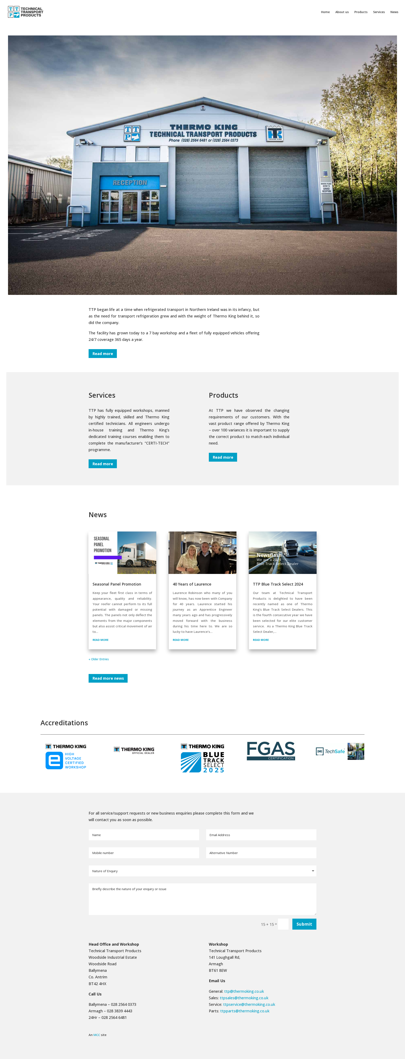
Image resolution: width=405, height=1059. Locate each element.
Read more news (108, 678)
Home (325, 12)
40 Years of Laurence (192, 584)
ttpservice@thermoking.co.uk (249, 1004)
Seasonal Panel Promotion (117, 584)
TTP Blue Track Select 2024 (278, 584)
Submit (304, 924)
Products (360, 12)
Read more (102, 353)
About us (342, 12)
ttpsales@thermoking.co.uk (244, 997)
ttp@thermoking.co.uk (244, 991)
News (394, 12)
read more (100, 640)
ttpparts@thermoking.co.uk (244, 1010)
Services (379, 12)
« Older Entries (99, 659)
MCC (96, 1035)
